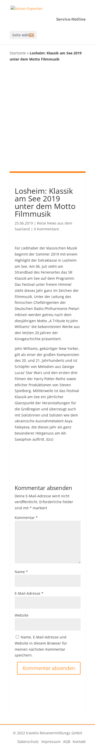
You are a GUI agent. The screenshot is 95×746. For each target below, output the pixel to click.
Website (21, 615)
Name (21, 571)
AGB (66, 741)
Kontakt (79, 741)
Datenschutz (28, 741)
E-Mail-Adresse (29, 593)
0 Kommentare (46, 229)
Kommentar (26, 517)
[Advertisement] (47, 116)
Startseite (18, 53)
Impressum (51, 741)
